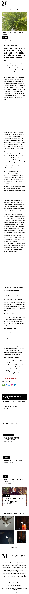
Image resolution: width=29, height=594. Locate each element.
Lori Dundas (7, 408)
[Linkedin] (15, 385)
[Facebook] (6, 385)
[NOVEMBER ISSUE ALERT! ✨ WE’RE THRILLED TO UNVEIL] (22, 537)
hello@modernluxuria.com (14, 585)
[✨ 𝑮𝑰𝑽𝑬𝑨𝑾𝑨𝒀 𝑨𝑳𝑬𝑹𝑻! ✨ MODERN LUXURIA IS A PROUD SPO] (7, 537)
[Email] (3, 385)
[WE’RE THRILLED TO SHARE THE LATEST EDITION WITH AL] (22, 523)
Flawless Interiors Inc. (10, 406)
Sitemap (14, 592)
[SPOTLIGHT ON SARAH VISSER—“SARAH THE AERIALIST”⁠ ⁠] (7, 523)
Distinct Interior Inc (10, 411)
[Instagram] (12, 385)
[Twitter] (9, 385)
